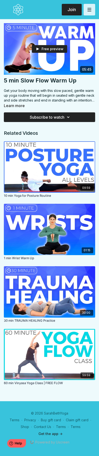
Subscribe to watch (47, 117)
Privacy (30, 420)
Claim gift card (77, 420)
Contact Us (42, 427)
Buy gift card (51, 420)
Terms (14, 420)
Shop (25, 427)
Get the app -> (50, 434)
